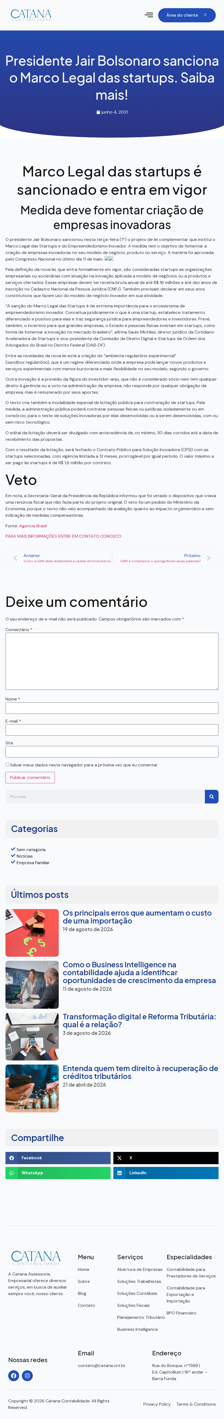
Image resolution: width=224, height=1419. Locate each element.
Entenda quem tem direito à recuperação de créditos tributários (140, 1072)
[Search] (212, 796)
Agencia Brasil (33, 526)
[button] (148, 15)
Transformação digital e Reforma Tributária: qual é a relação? (139, 1020)
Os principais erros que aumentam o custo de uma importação (137, 916)
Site (9, 743)
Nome (12, 699)
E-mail (13, 721)
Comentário (19, 630)
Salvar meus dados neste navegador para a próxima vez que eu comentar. (84, 765)
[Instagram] (27, 1375)
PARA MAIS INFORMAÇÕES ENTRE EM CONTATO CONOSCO (63, 536)
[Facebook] (13, 1375)
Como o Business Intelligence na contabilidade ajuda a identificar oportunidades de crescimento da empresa (139, 972)
